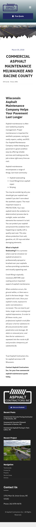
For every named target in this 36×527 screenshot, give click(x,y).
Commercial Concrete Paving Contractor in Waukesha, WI (18, 418)
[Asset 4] (10, 4)
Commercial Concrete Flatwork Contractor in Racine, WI (15, 423)
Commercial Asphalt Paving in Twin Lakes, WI (16, 429)
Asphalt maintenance (14, 124)
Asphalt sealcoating (17, 178)
